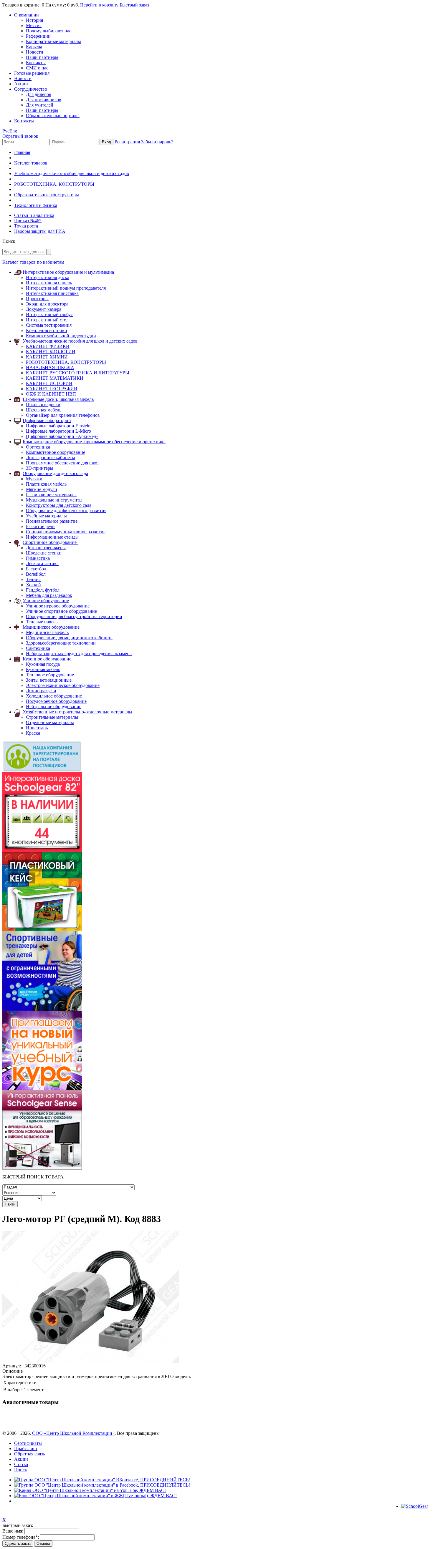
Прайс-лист (25, 1448)
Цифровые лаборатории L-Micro (58, 431)
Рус (5, 130)
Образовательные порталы (53, 115)
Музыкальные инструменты (54, 499)
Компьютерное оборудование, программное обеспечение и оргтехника (94, 441)
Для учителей (39, 104)
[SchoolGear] (414, 1506)
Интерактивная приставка (52, 293)
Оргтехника (38, 446)
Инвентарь (37, 727)
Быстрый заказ (134, 4)
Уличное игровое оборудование (58, 605)
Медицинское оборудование (51, 627)
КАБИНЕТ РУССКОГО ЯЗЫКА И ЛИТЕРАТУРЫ (77, 372)
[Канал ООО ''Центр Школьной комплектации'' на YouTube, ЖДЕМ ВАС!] (90, 1490)
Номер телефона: (20, 1537)
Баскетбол (36, 568)
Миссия (34, 25)
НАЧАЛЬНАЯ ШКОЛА (50, 367)
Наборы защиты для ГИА (39, 231)
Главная (22, 152)
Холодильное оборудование (54, 695)
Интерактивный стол (47, 319)
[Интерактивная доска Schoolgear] (42, 850)
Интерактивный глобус (49, 314)
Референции (38, 36)
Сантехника (38, 648)
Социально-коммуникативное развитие (65, 531)
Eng (13, 130)
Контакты (36, 62)
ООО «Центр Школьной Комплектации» (73, 1433)
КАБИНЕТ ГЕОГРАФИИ (51, 388)
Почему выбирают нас (48, 30)
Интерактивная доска (47, 277)
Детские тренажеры (46, 547)
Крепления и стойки (46, 330)
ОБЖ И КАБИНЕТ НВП (51, 393)
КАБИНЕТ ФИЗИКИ (48, 346)
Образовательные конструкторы (46, 194)
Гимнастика (38, 558)
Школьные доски (43, 404)
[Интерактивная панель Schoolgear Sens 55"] (42, 1168)
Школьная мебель (43, 409)
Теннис (33, 579)
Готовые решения (31, 73)
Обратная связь (29, 1453)
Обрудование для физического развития (66, 510)
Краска (33, 733)
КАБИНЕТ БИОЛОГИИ (50, 351)
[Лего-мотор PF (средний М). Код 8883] (90, 1361)
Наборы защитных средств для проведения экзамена (79, 653)
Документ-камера (43, 309)
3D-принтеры (39, 468)
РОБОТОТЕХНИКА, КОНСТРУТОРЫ (54, 184)
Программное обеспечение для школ (63, 462)
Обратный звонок (20, 136)
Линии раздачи (41, 690)
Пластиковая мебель (46, 484)
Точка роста (26, 225)
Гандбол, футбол (43, 589)
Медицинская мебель (47, 632)
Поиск (20, 1469)
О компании (26, 14)
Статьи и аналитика (34, 215)
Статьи (21, 1464)
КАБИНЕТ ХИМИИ (47, 356)
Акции (21, 83)
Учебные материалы (46, 515)
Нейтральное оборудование (53, 706)
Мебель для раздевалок (49, 595)
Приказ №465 (28, 220)
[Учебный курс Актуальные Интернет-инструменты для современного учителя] (42, 1088)
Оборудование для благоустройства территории (74, 616)
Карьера (34, 46)
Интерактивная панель (49, 282)
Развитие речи (40, 526)
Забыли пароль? (157, 141)
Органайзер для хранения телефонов (63, 415)
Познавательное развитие (51, 521)
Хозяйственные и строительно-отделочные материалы (77, 711)
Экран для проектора (47, 303)
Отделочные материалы (50, 722)
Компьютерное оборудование (55, 452)
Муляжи (34, 478)
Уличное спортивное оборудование (61, 611)
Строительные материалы (52, 717)
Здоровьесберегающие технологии (61, 642)
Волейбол (36, 574)
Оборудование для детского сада (55, 473)
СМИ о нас (37, 67)
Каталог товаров (30, 162)
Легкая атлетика (42, 563)
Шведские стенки (44, 552)
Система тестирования (49, 325)
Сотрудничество (30, 89)
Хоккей (33, 584)
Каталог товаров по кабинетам (33, 262)
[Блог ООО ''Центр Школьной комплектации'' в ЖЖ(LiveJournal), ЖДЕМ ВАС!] (95, 1495)
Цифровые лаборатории (47, 420)
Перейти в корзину (99, 4)
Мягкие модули (41, 489)
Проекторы (37, 298)
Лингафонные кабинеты (50, 457)
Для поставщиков (43, 99)
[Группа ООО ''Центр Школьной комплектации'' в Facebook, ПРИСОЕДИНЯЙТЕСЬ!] (102, 1484)
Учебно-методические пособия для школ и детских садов (71, 173)
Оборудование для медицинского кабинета (69, 637)
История (34, 20)
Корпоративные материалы (53, 41)
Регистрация (127, 141)
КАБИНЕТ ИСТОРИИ (49, 383)
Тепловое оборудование (50, 674)
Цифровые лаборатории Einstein (58, 425)
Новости (34, 51)
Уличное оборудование (46, 600)
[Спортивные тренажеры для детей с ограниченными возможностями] (42, 1009)
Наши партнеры (42, 57)
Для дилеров (38, 94)
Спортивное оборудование (50, 542)
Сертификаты (28, 1443)
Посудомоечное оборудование (56, 701)
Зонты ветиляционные (49, 680)
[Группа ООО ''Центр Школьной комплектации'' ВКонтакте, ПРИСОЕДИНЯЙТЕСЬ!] (102, 1479)
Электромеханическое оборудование (63, 685)
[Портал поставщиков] (42, 770)
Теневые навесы (42, 621)
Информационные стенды (52, 536)
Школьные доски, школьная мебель (58, 399)
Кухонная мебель (43, 669)
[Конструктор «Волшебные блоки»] (42, 929)
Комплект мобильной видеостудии (61, 335)
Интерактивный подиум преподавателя (66, 287)
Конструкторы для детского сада (58, 505)
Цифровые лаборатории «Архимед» (62, 436)
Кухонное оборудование (47, 658)
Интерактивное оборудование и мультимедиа (68, 272)
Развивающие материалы (51, 494)
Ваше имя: (12, 1530)
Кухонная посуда (43, 664)
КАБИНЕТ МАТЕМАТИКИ (54, 378)
